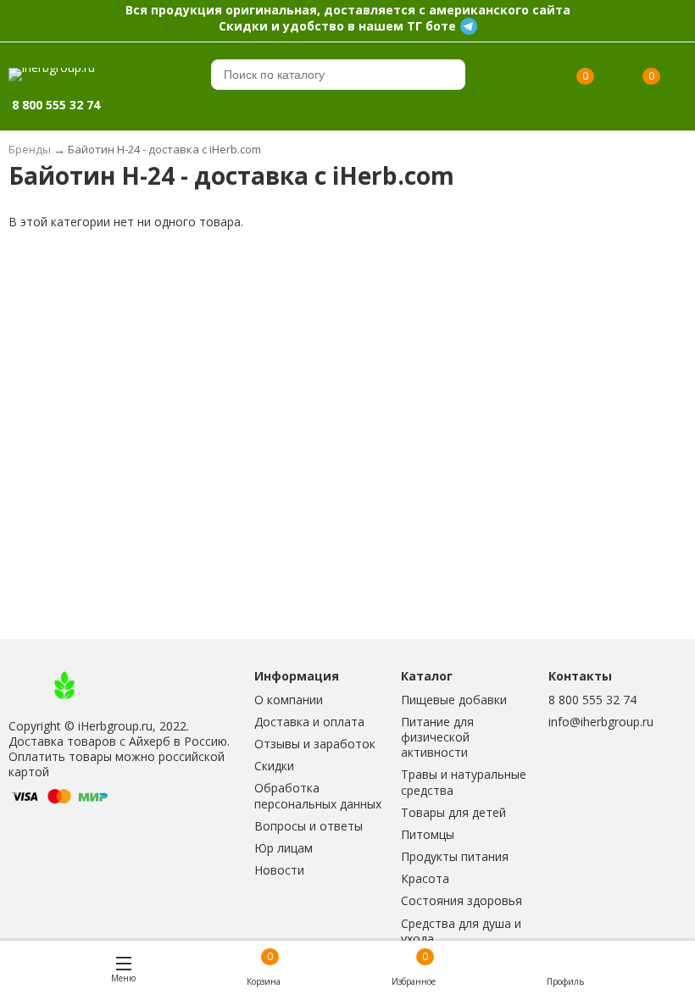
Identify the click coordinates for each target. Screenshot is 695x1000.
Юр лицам (283, 848)
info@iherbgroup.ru (600, 722)
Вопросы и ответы (308, 826)
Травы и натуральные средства (463, 781)
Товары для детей (453, 812)
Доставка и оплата (309, 722)
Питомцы (427, 834)
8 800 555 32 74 (592, 700)
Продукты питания (455, 856)
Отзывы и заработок (314, 744)
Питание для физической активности (437, 737)
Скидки (274, 766)
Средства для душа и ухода (461, 931)
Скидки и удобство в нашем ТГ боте (337, 26)
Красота (425, 878)
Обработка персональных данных (317, 795)
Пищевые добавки (454, 700)
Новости (279, 870)
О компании (288, 700)
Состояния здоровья (461, 900)
